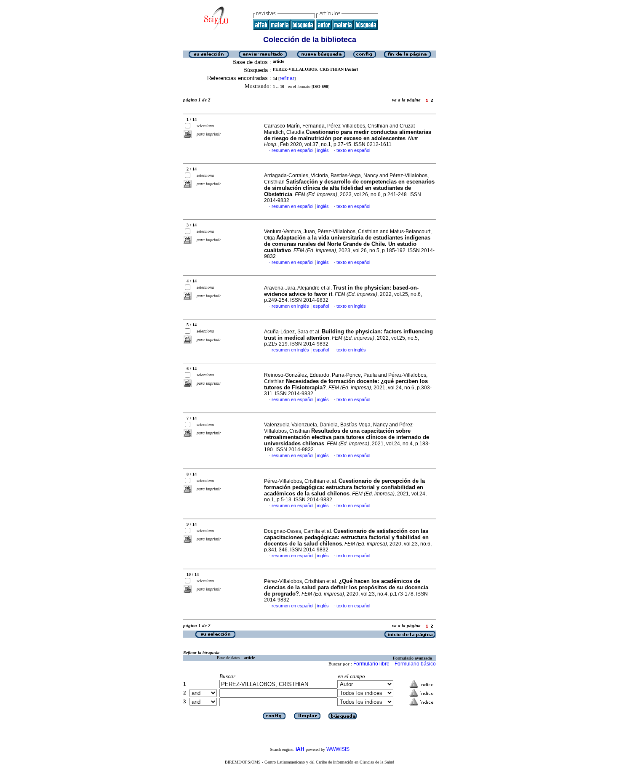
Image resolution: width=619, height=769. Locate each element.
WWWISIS (338, 749)
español (321, 306)
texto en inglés (351, 306)
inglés (323, 150)
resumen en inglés (290, 306)
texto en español (353, 150)
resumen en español (292, 150)
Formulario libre (371, 664)
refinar (287, 78)
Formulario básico (415, 664)
